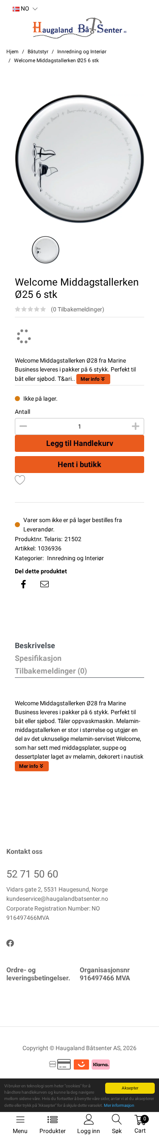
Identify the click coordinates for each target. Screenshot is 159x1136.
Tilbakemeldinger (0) (51, 670)
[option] (79, 158)
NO (24, 8)
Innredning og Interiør (75, 558)
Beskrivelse (35, 645)
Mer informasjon (119, 1105)
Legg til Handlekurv (79, 443)
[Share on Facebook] (23, 584)
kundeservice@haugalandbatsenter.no (57, 898)
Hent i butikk (79, 464)
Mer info (90, 379)
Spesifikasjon (38, 658)
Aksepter (130, 1088)
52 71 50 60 (32, 874)
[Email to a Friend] (44, 584)
